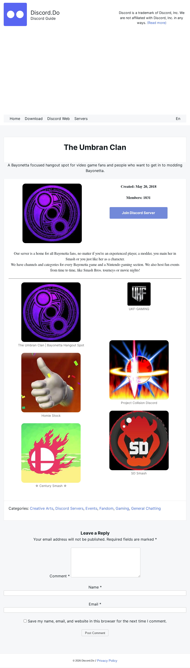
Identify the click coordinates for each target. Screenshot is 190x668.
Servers (81, 118)
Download (34, 118)
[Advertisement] (95, 71)
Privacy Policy (107, 660)
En (178, 118)
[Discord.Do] (15, 24)
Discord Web (58, 118)
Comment (60, 576)
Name (95, 587)
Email (95, 604)
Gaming (122, 508)
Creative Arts (41, 508)
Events (91, 508)
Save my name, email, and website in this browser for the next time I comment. (97, 621)
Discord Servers (69, 508)
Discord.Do (45, 12)
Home (15, 118)
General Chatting (146, 508)
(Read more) (156, 23)
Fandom (106, 508)
